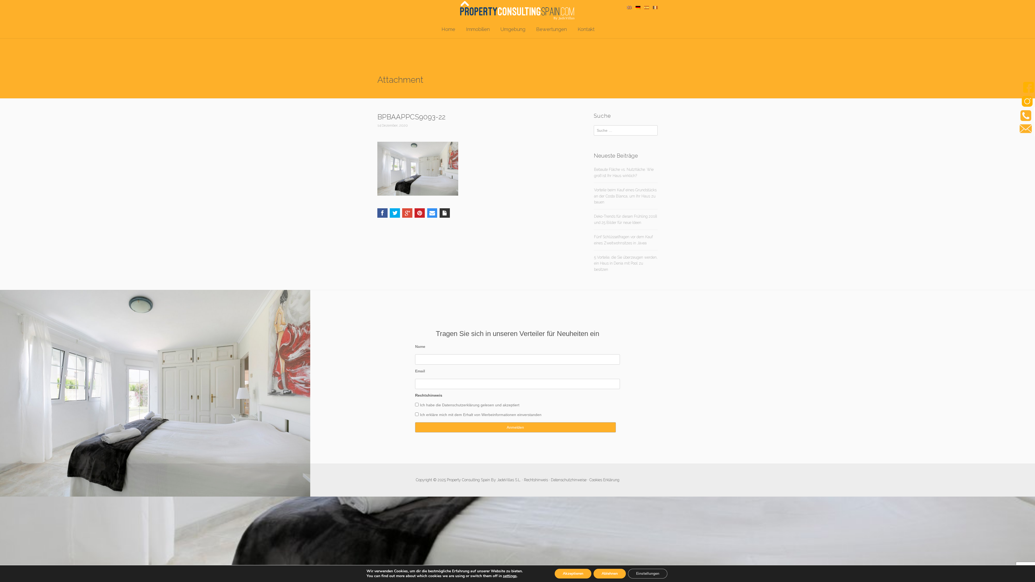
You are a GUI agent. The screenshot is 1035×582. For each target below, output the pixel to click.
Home (448, 29)
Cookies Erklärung (604, 480)
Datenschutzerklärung (460, 405)
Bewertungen (551, 29)
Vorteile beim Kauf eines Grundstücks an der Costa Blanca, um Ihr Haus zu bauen (625, 196)
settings (510, 576)
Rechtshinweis (536, 480)
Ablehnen (610, 573)
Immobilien (478, 29)
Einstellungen (647, 573)
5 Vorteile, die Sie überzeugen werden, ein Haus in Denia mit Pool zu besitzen (625, 263)
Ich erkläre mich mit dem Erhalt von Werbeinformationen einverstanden (480, 415)
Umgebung (513, 29)
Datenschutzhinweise (568, 480)
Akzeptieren (573, 573)
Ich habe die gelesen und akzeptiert (469, 405)
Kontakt (586, 29)
